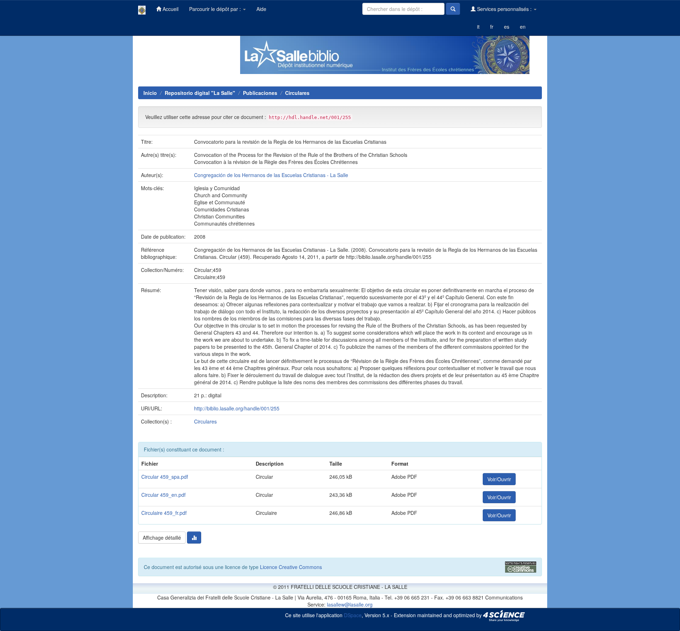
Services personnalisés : (504, 8)
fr (491, 26)
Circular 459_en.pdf (163, 494)
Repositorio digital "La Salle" (200, 92)
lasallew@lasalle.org (350, 604)
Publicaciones (260, 92)
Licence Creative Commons (291, 566)
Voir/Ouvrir (499, 479)
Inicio (150, 92)
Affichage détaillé (162, 537)
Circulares (297, 92)
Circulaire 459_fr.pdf (164, 512)
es (506, 26)
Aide (261, 8)
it (478, 26)
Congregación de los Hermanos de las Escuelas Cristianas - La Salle (271, 174)
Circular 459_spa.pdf (164, 476)
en (523, 26)
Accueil (169, 8)
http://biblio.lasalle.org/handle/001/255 (236, 408)
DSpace (353, 614)
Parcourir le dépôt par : (215, 8)
